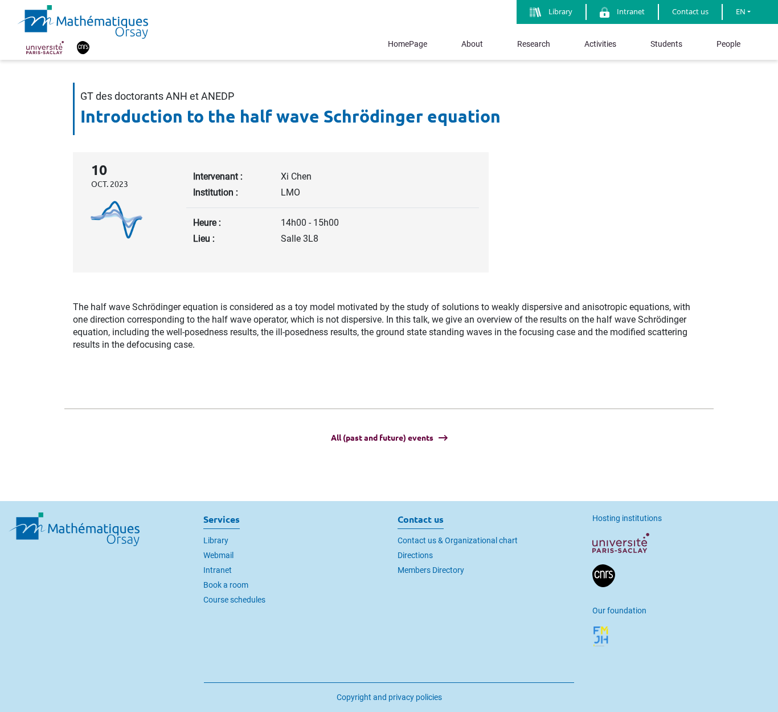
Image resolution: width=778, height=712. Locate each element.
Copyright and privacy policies (389, 697)
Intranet (217, 570)
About (472, 43)
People (728, 43)
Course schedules (234, 599)
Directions (415, 555)
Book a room (225, 584)
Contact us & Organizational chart (458, 540)
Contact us (690, 11)
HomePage (407, 43)
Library (215, 540)
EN (741, 11)
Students (666, 43)
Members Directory (431, 570)
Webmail (218, 555)
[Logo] (82, 21)
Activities (600, 43)
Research (533, 43)
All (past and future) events (382, 437)
